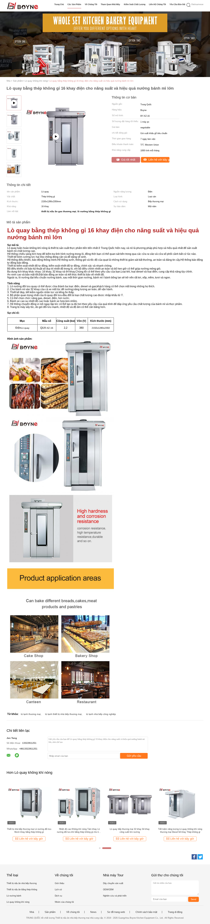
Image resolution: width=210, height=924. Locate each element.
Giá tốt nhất (127, 159)
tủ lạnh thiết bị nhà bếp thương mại (63, 714)
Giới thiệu (59, 883)
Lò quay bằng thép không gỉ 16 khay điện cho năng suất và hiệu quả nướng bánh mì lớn (91, 81)
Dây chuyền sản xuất (113, 883)
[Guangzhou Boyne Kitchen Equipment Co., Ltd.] (23, 5)
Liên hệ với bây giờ (158, 159)
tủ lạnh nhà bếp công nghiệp (101, 714)
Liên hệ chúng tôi (157, 4)
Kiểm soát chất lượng (134, 4)
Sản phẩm (50, 912)
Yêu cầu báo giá (177, 4)
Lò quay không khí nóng (18, 902)
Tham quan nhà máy (110, 4)
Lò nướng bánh (14, 896)
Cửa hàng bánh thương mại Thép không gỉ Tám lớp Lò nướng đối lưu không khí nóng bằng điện (129, 831)
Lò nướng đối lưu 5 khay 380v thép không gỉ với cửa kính (180, 830)
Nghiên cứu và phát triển (114, 896)
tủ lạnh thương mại (31, 714)
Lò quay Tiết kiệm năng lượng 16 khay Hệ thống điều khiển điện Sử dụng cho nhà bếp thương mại (79, 831)
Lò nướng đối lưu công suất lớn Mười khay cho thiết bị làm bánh (29, 830)
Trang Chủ (59, 4)
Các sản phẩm (74, 4)
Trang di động (175, 912)
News (93, 912)
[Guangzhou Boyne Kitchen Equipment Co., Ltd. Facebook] (194, 856)
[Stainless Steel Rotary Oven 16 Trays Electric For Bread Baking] (64, 153)
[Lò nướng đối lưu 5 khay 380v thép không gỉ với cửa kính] (180, 802)
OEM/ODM (108, 889)
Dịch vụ (58, 896)
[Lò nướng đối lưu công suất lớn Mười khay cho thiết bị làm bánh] (29, 802)
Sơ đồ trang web (116, 912)
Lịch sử (58, 889)
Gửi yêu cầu (134, 755)
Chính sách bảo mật (146, 912)
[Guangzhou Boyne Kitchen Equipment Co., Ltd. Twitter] (200, 856)
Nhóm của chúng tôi (64, 902)
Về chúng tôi (91, 4)
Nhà (32, 912)
